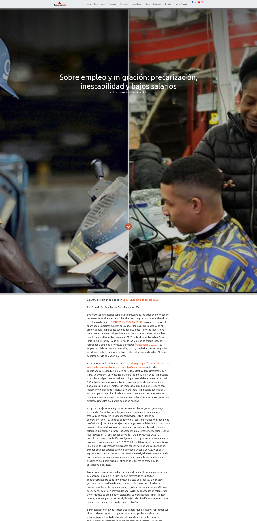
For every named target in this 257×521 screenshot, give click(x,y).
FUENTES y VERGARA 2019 (126, 322)
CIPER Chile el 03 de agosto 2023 (140, 299)
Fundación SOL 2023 (147, 344)
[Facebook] (193, 2)
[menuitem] (89, 4)
